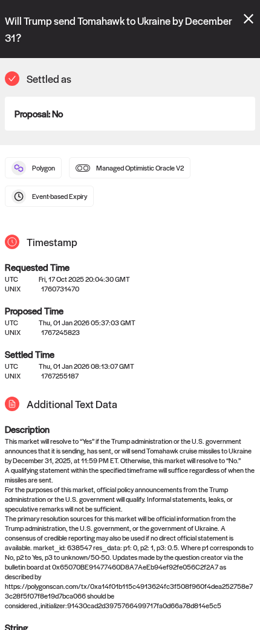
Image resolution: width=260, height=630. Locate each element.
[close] (248, 19)
